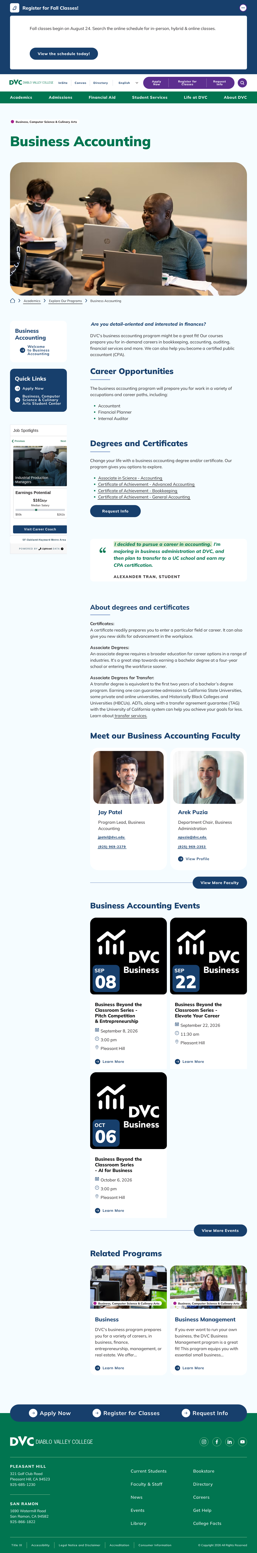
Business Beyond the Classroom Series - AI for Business (118, 1164)
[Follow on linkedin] (229, 1441)
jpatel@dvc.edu (111, 837)
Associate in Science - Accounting (130, 478)
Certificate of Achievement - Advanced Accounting (146, 484)
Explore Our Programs (65, 301)
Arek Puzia (193, 812)
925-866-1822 (22, 1521)
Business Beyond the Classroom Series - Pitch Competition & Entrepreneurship (118, 1012)
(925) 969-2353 (192, 847)
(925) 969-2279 (112, 847)
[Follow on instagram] (204, 1441)
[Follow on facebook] (216, 1441)
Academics (32, 301)
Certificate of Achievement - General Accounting (144, 496)
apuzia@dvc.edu (192, 837)
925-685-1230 (22, 1484)
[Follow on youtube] (242, 1441)
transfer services (130, 715)
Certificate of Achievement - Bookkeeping (137, 490)
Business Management (205, 1319)
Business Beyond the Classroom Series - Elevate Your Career (198, 1009)
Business (107, 1319)
